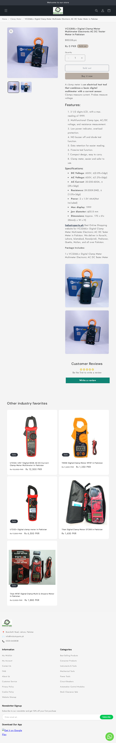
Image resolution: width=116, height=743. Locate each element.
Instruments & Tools (68, 666)
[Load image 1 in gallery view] (13, 87)
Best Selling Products (69, 655)
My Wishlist (7, 655)
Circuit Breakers (67, 681)
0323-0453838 (12, 641)
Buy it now (87, 76)
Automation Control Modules (72, 686)
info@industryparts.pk (15, 636)
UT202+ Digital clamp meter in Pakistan (28, 529)
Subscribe (106, 717)
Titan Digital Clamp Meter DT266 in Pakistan (82, 529)
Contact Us (6, 666)
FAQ (4, 671)
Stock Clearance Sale (69, 692)
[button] (6, 10)
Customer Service (9, 681)
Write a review (87, 380)
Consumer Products (68, 661)
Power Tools (65, 676)
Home (4, 19)
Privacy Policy (8, 686)
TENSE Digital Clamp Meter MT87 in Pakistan (82, 463)
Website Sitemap (9, 697)
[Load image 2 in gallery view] (26, 87)
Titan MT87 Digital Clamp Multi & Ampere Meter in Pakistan (32, 595)
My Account (7, 661)
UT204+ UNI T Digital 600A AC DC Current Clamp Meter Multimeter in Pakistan (29, 464)
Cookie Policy (8, 692)
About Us (6, 676)
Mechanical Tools (67, 671)
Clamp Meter (16, 19)
